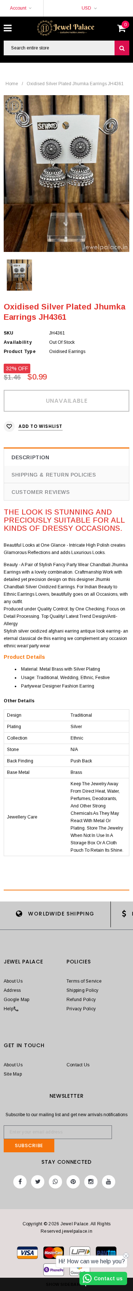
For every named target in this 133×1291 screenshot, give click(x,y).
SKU (9, 333)
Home (12, 83)
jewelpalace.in (77, 1231)
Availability (18, 342)
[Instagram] (91, 1181)
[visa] (28, 1254)
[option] (66, 173)
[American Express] (54, 1271)
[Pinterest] (73, 1181)
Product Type (19, 351)
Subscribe (29, 1145)
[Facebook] (20, 1181)
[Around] (80, 1271)
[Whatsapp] (55, 1181)
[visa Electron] (54, 1254)
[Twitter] (37, 1181)
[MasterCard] (80, 1254)
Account (18, 8)
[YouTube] (108, 1181)
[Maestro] (106, 1254)
